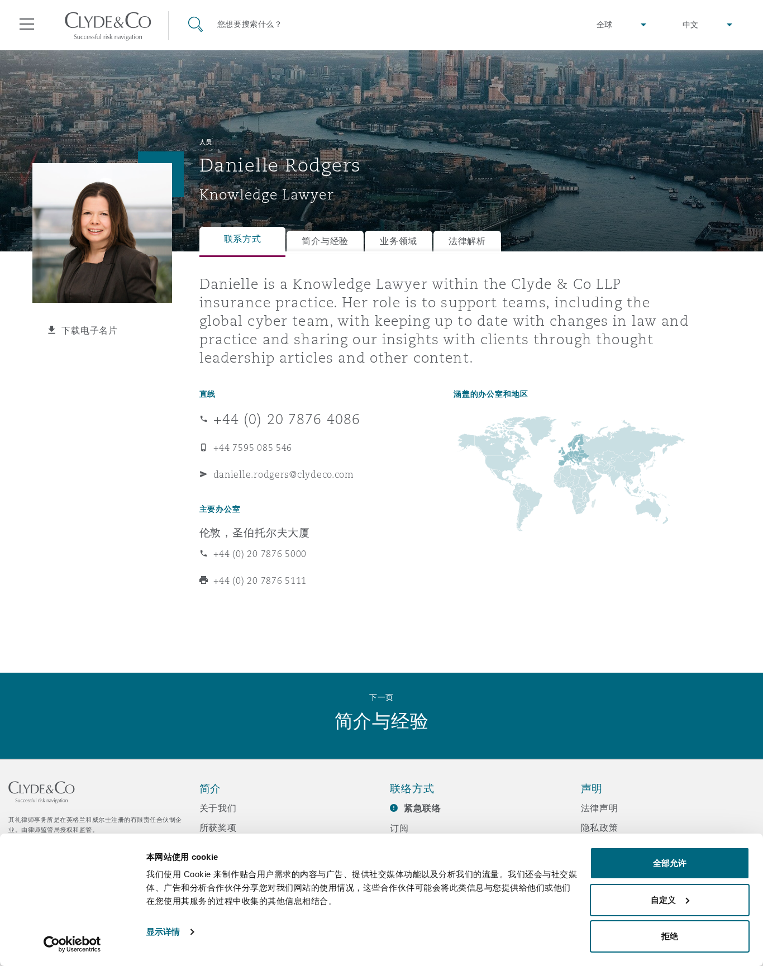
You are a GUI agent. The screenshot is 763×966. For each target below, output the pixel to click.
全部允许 (669, 863)
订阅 (399, 828)
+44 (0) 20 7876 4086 (287, 419)
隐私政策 (599, 827)
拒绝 (669, 936)
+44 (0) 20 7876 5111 (260, 580)
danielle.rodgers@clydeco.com (283, 474)
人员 (205, 142)
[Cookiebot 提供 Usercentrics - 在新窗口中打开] (72, 944)
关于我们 (218, 807)
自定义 (663, 900)
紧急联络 (422, 808)
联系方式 (242, 239)
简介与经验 (325, 241)
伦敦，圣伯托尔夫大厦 (255, 532)
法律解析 (467, 241)
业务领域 (398, 241)
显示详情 (163, 931)
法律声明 (599, 807)
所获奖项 (218, 827)
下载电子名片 (89, 330)
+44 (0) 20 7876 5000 (260, 553)
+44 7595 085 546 (253, 447)
